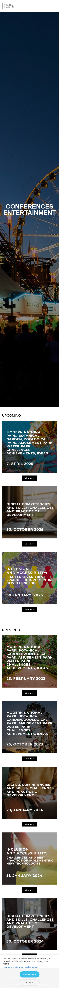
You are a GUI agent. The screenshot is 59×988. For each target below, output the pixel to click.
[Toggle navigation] (55, 6)
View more (29, 478)
